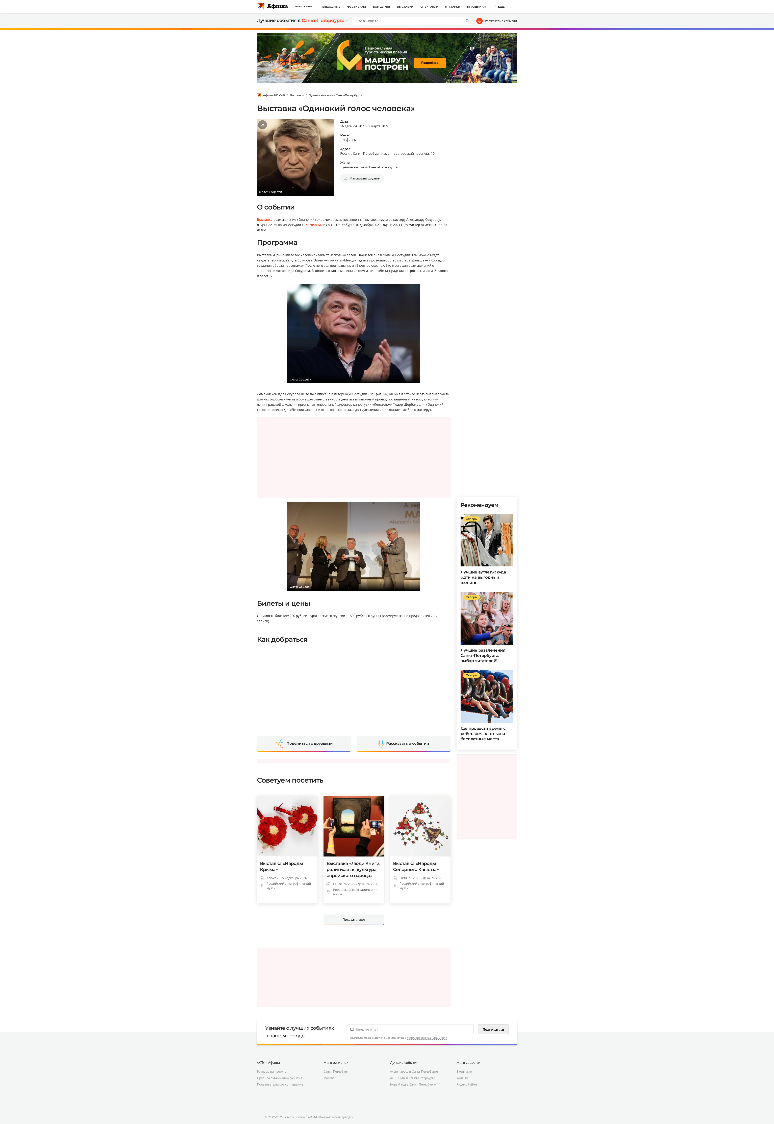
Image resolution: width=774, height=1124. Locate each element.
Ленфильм (348, 140)
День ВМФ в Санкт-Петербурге (412, 1078)
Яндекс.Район (467, 1084)
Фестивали (356, 6)
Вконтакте (464, 1071)
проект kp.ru (302, 6)
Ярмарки (452, 6)
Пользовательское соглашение (280, 1084)
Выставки (405, 6)
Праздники (476, 6)
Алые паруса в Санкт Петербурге (414, 1071)
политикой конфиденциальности (427, 1037)
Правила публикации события (279, 1078)
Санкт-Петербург (336, 1071)
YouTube (463, 1078)
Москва (329, 1078)
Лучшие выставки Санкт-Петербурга (335, 95)
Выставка (265, 219)
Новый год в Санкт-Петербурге (413, 1084)
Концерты (381, 6)
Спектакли (429, 6)
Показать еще (353, 919)
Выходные (331, 6)
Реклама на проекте (271, 1071)
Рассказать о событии (501, 21)
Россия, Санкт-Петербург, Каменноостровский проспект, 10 (387, 153)
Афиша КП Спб (274, 95)
